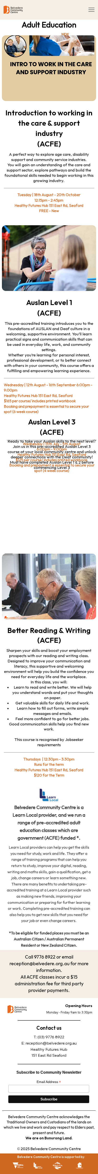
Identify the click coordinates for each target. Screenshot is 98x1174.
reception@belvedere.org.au (51, 1043)
